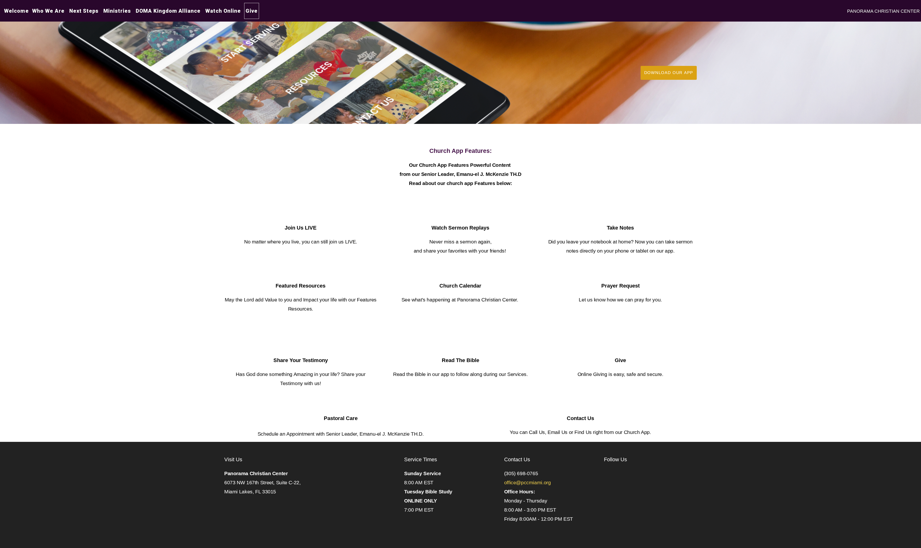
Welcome (16, 11)
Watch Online (223, 11)
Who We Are (49, 11)
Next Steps (84, 11)
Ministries (117, 11)
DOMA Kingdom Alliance (169, 11)
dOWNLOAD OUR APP (668, 72)
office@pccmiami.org (528, 482)
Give (251, 11)
